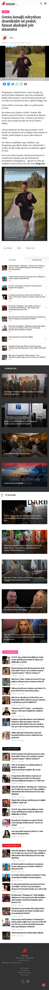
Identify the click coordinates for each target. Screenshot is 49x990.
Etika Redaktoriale (24, 970)
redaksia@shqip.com (24, 960)
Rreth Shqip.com (24, 968)
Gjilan (19, 248)
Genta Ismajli (8, 248)
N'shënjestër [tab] (37, 260)
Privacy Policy (24, 975)
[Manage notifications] (43, 985)
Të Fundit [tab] (12, 260)
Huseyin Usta (30, 248)
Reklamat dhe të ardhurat (24, 973)
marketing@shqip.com (15, 962)
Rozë (5, 12)
